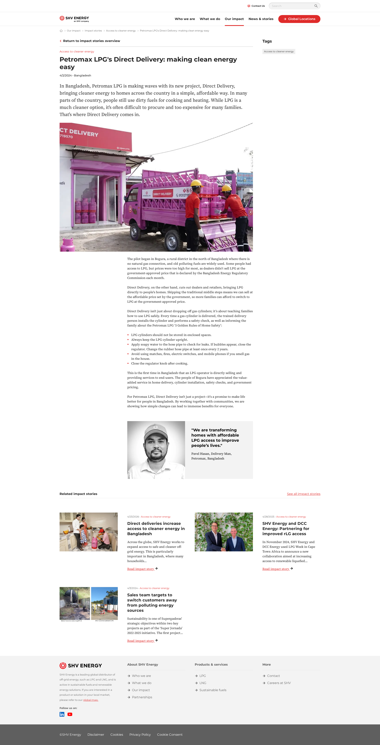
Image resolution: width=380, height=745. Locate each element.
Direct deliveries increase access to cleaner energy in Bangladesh (156, 528)
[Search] (316, 6)
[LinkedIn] (62, 714)
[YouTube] (69, 714)
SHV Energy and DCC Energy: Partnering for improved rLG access (285, 528)
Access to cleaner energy (77, 51)
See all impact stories (303, 494)
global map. (90, 699)
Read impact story (140, 569)
